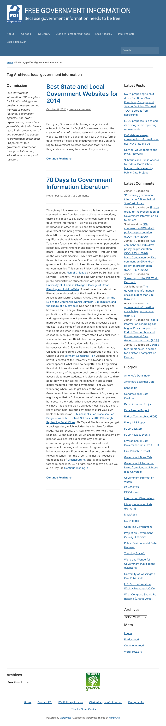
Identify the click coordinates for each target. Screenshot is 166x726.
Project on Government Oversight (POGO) (138, 535)
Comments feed (134, 645)
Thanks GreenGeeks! (83, 709)
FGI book (25, 33)
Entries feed (131, 639)
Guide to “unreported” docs (73, 33)
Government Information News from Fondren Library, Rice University (141, 467)
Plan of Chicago (76, 272)
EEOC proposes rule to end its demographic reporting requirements (141, 125)
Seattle (95, 418)
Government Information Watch (139, 480)
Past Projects (126, 33)
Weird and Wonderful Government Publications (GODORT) (139, 563)
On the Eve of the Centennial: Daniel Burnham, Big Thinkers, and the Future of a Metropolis (81, 301)
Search (155, 50)
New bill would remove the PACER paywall (140, 152)
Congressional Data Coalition (136, 396)
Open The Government (138, 526)
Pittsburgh (106, 418)
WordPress (65, 717)
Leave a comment (80, 109)
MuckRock (130, 514)
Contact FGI (44, 702)
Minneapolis (83, 414)
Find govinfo (136, 702)
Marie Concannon (135, 257)
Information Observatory (139, 498)
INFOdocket (131, 492)
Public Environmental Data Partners (140, 545)
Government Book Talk (138, 457)
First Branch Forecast (137, 451)
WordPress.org (133, 651)
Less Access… (104, 33)
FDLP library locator (70, 702)
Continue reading (76, 468)
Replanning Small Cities (60, 422)
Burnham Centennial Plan (80, 355)
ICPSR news (131, 487)
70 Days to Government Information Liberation (79, 183)
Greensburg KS (76, 459)
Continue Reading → (59, 158)
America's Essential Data (139, 381)
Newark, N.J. (62, 418)
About (10, 33)
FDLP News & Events (137, 434)
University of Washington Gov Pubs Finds (139, 576)
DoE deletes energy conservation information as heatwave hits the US (141, 139)
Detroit (75, 418)
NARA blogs (131, 520)
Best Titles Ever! (16, 41)
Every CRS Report (135, 422)
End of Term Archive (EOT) (140, 416)
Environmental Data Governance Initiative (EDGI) (141, 443)
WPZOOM (114, 717)
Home (10, 62)
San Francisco (100, 414)
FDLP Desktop (133, 428)
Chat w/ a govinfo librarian (105, 702)
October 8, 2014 (56, 109)
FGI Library (43, 33)
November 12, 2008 (58, 195)
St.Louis (85, 418)
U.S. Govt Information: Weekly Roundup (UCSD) (139, 586)
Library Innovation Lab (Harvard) (138, 506)
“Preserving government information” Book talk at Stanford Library (139, 199)
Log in (128, 633)
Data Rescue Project (136, 410)
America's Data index (137, 375)
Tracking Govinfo (134, 553)
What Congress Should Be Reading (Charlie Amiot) (140, 596)
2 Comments (81, 197)
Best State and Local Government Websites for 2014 (82, 93)
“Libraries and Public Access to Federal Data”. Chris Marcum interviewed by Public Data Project (141, 166)
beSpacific (130, 387)
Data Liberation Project (138, 404)
